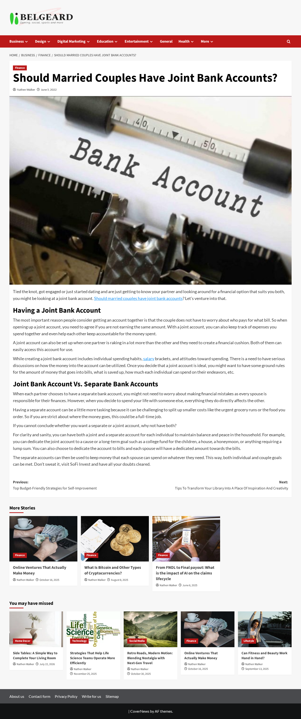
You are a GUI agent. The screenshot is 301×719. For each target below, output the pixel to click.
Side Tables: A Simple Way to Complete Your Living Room (35, 656)
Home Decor (22, 641)
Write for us (91, 696)
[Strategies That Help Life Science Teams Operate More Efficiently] (93, 629)
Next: (231, 485)
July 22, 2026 (47, 664)
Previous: (55, 485)
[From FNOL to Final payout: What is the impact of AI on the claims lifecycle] (186, 538)
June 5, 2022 (49, 89)
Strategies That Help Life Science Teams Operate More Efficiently (92, 658)
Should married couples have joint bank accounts (138, 298)
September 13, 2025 (257, 669)
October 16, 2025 (49, 580)
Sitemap (112, 696)
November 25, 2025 (85, 674)
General (166, 41)
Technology (79, 641)
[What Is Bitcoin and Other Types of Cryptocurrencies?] (115, 538)
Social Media (137, 641)
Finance (20, 68)
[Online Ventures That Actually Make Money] (43, 538)
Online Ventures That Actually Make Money (39, 570)
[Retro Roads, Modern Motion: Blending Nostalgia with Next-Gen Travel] (150, 629)
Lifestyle (249, 641)
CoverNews (139, 711)
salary (148, 358)
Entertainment (137, 41)
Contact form (39, 696)
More (205, 41)
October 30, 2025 (141, 674)
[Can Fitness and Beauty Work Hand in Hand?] (265, 629)
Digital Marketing (71, 41)
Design (40, 41)
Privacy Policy (66, 696)
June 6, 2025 (189, 585)
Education (105, 41)
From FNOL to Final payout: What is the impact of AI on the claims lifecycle (185, 573)
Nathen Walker (26, 89)
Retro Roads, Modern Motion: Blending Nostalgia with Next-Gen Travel (150, 658)
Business (16, 41)
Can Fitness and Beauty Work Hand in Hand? (264, 656)
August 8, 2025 (119, 580)
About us (16, 696)
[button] (289, 41)
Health (184, 41)
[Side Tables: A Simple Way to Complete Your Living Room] (36, 629)
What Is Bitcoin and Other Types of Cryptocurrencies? (112, 570)
